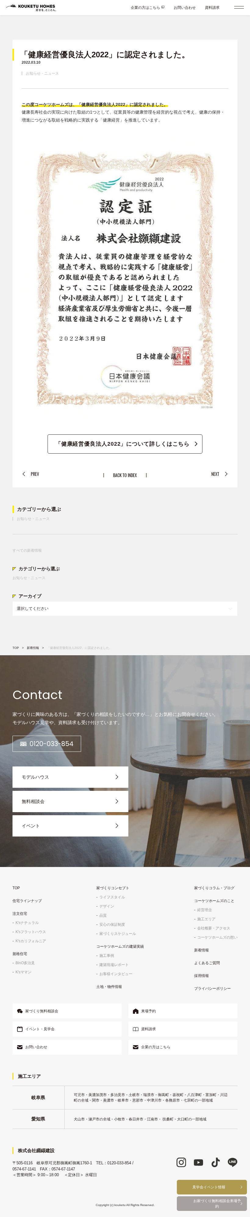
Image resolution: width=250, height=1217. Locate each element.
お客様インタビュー (115, 974)
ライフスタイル (112, 897)
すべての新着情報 (27, 550)
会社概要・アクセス (213, 928)
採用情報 (201, 976)
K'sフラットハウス (31, 932)
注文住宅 (19, 913)
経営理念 (204, 910)
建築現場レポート (114, 965)
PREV (35, 474)
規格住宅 (19, 954)
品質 (103, 915)
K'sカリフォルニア (31, 941)
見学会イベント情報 (208, 1187)
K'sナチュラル (27, 923)
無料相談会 (33, 801)
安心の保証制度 (112, 924)
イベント (31, 825)
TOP (15, 647)
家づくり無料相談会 (41, 1011)
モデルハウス (35, 777)
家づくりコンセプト (112, 888)
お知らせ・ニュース (42, 73)
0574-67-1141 (24, 1169)
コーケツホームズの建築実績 (120, 946)
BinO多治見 (25, 963)
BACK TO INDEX (125, 475)
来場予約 (148, 1011)
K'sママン (23, 972)
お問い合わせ (185, 7)
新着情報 (33, 647)
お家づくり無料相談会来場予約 (217, 1203)
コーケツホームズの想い (217, 937)
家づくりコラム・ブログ (214, 888)
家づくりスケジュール (117, 934)
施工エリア (206, 919)
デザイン (106, 906)
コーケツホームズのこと (214, 901)
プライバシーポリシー (212, 988)
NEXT (215, 474)
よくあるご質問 (207, 963)
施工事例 (106, 955)
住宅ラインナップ (27, 901)
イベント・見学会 (40, 1029)
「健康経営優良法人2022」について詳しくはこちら (122, 444)
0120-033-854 (51, 743)
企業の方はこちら (145, 7)
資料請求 (212, 7)
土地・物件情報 (109, 987)
